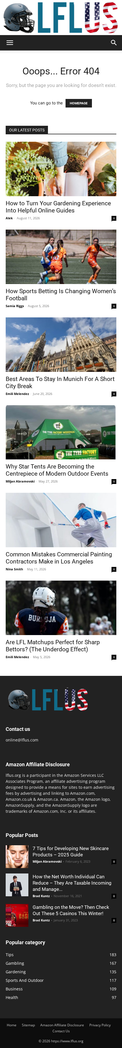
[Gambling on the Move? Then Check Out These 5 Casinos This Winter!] (17, 915)
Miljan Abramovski (20, 481)
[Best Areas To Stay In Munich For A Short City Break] (61, 344)
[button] (10, 42)
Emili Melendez (17, 394)
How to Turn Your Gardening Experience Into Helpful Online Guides (58, 207)
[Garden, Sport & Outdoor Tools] (61, 17)
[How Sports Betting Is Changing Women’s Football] (61, 257)
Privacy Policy (100, 1025)
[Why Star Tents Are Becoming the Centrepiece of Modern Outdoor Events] (61, 432)
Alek (9, 218)
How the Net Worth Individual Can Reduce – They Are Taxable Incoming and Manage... (72, 883)
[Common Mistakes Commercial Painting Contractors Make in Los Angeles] (61, 520)
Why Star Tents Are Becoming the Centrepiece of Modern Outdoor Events (57, 470)
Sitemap (28, 1025)
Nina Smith (14, 569)
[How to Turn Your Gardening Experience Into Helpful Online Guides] (61, 169)
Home (11, 1025)
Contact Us (61, 1031)
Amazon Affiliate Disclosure (62, 1025)
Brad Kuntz (41, 896)
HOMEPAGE (79, 103)
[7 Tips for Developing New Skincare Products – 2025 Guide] (17, 856)
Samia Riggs (15, 306)
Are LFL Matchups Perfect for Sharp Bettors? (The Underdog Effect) (53, 646)
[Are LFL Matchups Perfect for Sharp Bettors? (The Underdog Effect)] (61, 608)
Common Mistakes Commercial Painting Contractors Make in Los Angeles (59, 558)
